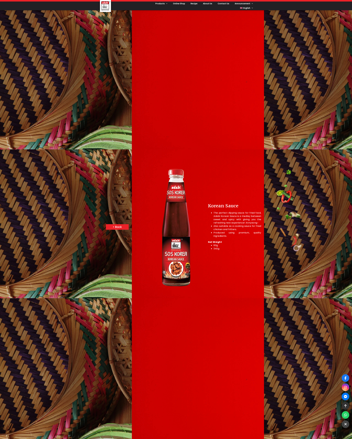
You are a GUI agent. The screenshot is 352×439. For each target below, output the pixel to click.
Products (160, 3)
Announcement (242, 3)
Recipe (194, 3)
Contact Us (223, 3)
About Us (207, 3)
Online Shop (179, 3)
